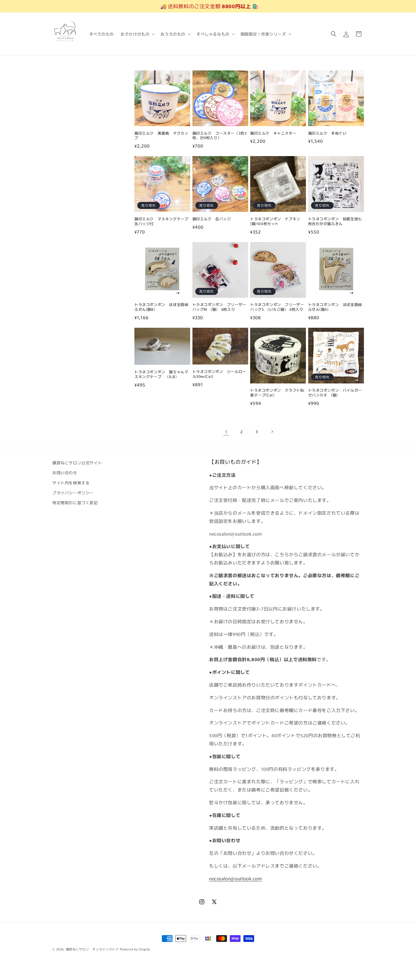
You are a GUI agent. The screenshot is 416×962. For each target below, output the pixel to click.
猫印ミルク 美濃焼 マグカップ (161, 136)
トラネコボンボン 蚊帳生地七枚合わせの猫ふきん (335, 221)
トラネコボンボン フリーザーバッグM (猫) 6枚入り (219, 307)
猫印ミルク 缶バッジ (211, 219)
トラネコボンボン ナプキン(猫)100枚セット (275, 221)
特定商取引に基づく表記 (75, 502)
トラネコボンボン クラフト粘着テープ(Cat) (277, 393)
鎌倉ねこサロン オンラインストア (92, 949)
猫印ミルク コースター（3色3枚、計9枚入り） (219, 136)
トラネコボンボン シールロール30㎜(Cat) (219, 374)
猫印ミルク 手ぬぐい (327, 133)
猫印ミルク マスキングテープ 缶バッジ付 (162, 221)
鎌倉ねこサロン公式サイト (77, 462)
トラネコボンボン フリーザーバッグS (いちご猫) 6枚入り (277, 307)
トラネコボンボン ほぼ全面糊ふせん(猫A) (335, 307)
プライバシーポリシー (73, 492)
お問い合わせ (64, 473)
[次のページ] (272, 431)
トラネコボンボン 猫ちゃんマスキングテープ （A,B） (161, 374)
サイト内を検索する (70, 483)
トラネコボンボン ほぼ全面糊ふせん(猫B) (161, 307)
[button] (137, 34)
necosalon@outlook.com (235, 878)
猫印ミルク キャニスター (273, 133)
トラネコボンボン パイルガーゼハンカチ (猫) (335, 393)
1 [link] (226, 431)
